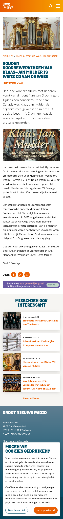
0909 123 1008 (11, 430)
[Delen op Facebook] (13, 274)
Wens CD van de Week (29, 56)
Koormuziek (50, 56)
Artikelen (8, 56)
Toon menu (58, 6)
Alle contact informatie (15, 441)
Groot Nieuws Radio (8, 6)
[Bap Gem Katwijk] (31, 284)
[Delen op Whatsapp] (27, 274)
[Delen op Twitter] (20, 274)
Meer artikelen (31, 398)
